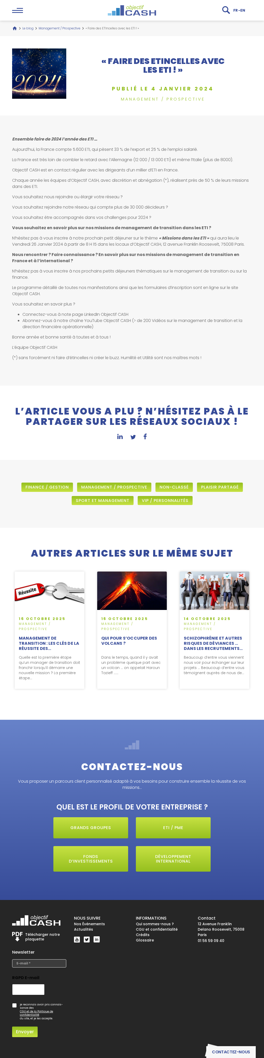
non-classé (174, 487)
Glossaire (145, 940)
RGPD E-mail (25, 977)
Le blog (28, 28)
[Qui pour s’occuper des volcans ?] (132, 630)
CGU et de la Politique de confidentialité (36, 1013)
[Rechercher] (226, 10)
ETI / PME (173, 828)
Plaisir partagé (220, 487)
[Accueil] (14, 28)
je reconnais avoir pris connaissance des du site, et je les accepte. (41, 1011)
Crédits (143, 934)
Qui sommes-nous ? (155, 924)
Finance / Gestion (47, 487)
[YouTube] (77, 940)
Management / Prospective (59, 28)
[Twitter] (87, 939)
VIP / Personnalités (165, 500)
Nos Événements (89, 924)
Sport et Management (102, 500)
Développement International (173, 859)
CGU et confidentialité (157, 929)
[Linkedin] (97, 939)
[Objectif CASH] (132, 10)
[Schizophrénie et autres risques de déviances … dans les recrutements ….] (214, 630)
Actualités (83, 929)
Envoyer (25, 1032)
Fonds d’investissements (91, 859)
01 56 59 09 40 (211, 940)
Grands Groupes (90, 828)
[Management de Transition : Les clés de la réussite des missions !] (49, 630)
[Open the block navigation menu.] (17, 10)
